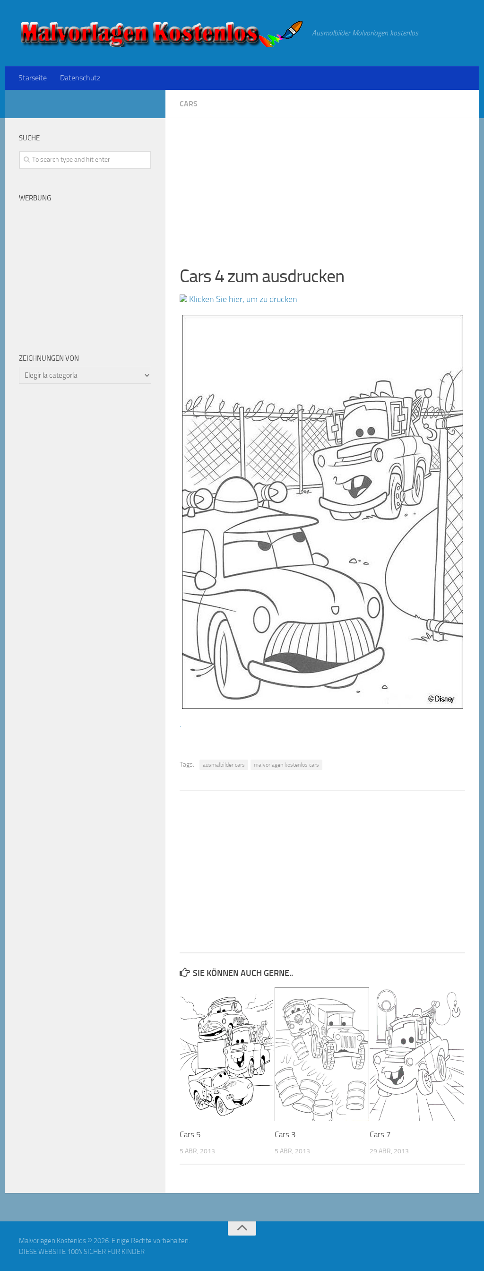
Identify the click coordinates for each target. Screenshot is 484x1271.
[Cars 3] (322, 1054)
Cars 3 (285, 1134)
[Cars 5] (227, 1054)
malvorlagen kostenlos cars (286, 764)
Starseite (32, 77)
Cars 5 (190, 1134)
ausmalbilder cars (224, 764)
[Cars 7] (417, 1054)
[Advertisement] (322, 184)
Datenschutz (80, 77)
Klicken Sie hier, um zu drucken (242, 299)
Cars (189, 103)
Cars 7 (380, 1134)
